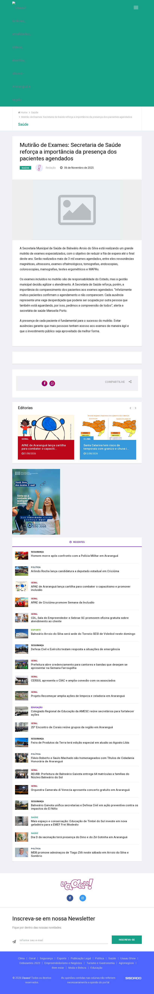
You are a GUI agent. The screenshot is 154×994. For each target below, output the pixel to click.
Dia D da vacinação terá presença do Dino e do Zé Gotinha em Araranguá (79, 837)
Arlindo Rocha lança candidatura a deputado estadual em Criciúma (75, 571)
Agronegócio (126, 963)
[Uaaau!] (77, 884)
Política (36, 567)
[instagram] (83, 898)
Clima (87, 438)
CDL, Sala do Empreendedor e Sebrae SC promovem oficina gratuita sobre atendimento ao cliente (80, 619)
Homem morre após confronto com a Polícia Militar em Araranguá (74, 556)
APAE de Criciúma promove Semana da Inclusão (62, 602)
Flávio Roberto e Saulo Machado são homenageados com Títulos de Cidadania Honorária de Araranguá (82, 759)
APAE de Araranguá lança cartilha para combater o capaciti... (44, 447)
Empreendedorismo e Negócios (63, 963)
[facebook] (71, 898)
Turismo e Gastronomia (100, 963)
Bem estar (58, 967)
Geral (25, 438)
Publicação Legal (81, 958)
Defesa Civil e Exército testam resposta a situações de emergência (75, 649)
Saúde (25, 168)
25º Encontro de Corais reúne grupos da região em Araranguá (72, 727)
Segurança (37, 552)
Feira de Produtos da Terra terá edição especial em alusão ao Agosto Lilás (80, 743)
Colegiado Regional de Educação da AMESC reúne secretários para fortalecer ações (82, 713)
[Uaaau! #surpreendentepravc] (21, 53)
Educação (36, 707)
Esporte (36, 630)
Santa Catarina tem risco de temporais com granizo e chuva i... (106, 447)
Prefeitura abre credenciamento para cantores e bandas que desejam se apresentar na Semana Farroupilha (79, 666)
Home (23, 112)
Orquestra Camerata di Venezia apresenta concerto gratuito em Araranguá (80, 790)
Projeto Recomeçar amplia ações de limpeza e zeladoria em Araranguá (78, 696)
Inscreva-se (127, 939)
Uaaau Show (128, 958)
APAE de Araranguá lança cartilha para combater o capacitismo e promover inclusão (81, 588)
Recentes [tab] (79, 542)
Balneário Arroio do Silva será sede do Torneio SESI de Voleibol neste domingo (83, 634)
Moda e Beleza (77, 967)
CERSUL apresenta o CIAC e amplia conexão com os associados (73, 680)
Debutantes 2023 (30, 963)
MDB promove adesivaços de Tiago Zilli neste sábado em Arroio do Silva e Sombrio (80, 854)
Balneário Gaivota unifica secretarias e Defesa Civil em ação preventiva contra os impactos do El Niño (84, 807)
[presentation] (130, 408)
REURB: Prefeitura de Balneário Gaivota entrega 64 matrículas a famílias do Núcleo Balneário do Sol (80, 775)
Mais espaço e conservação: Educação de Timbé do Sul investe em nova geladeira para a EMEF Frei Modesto (79, 823)
